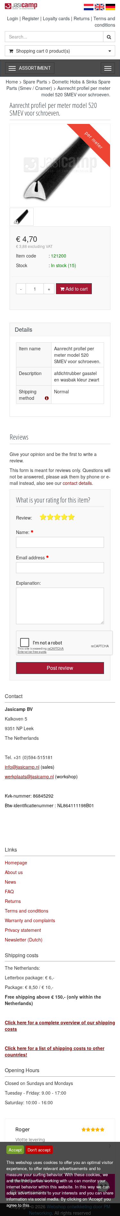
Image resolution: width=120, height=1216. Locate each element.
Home (12, 81)
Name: (23, 532)
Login (12, 18)
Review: (24, 517)
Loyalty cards (56, 18)
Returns (82, 18)
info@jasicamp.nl (22, 767)
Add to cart (76, 288)
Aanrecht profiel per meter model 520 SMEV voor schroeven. (75, 91)
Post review (60, 667)
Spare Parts (35, 81)
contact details (77, 483)
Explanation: (28, 583)
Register (30, 18)
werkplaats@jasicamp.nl (29, 776)
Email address (31, 557)
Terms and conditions (104, 21)
